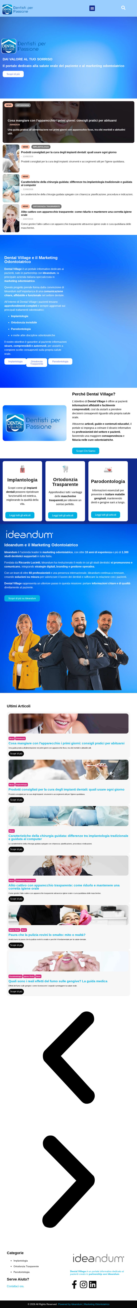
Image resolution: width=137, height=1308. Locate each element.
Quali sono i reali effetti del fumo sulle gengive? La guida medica (58, 981)
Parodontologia (15, 976)
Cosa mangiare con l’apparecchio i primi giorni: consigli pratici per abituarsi (62, 120)
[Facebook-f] (74, 1284)
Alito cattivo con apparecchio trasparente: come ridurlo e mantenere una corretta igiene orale (76, 213)
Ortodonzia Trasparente (46, 206)
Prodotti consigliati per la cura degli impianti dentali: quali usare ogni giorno (69, 152)
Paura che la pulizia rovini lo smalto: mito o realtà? (47, 935)
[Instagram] (83, 1284)
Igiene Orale (14, 930)
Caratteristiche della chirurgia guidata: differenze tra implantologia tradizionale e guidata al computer (76, 184)
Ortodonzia (22, 105)
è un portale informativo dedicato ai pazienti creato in (97, 1272)
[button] (92, 8)
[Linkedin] (93, 1284)
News (8, 105)
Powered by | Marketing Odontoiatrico (83, 1304)
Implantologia (41, 147)
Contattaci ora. (15, 1286)
